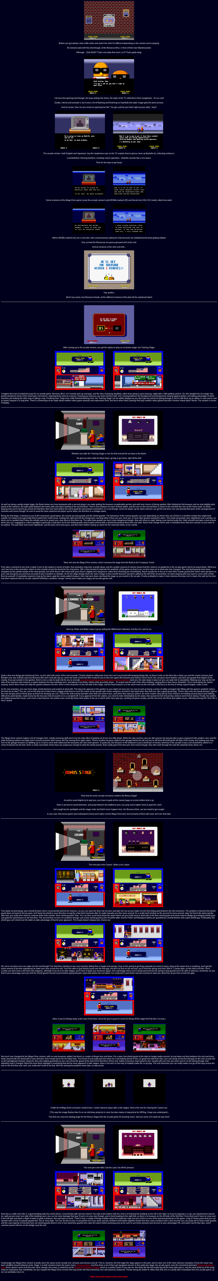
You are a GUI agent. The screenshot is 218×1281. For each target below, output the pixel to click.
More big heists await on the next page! (109, 1276)
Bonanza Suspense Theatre (87, 1267)
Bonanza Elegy (83, 1265)
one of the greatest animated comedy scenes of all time (104, 680)
